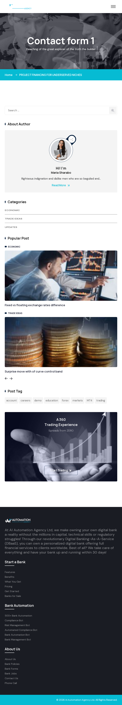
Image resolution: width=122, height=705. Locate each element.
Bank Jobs (11, 673)
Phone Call (11, 683)
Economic (12, 210)
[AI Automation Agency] (18, 6)
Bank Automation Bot (17, 634)
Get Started (12, 591)
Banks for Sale (13, 596)
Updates (11, 227)
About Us (10, 659)
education (52, 400)
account (11, 400)
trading (100, 400)
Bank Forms (11, 668)
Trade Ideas (13, 218)
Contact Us (11, 678)
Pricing (8, 586)
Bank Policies (12, 664)
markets (77, 400)
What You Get (13, 581)
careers (25, 400)
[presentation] (6, 379)
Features (10, 572)
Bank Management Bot (18, 639)
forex (65, 400)
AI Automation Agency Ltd (79, 699)
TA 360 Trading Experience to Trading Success (37, 305)
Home (9, 75)
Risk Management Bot (17, 625)
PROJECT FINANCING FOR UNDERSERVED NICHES (50, 75)
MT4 (89, 400)
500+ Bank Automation (18, 615)
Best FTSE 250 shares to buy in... (28, 371)
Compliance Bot (14, 620)
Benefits (9, 577)
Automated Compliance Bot (21, 630)
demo (38, 400)
